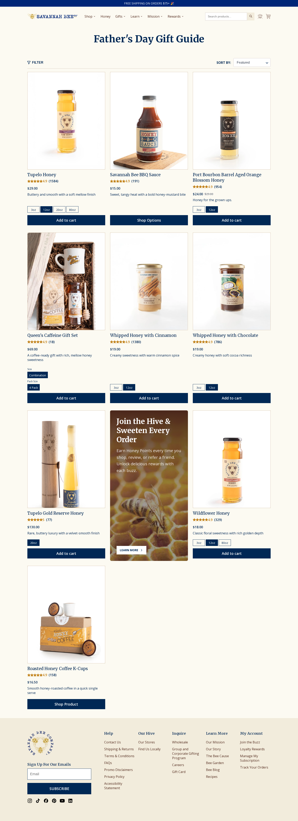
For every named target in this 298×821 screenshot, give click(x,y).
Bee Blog (213, 770)
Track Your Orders (254, 767)
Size (29, 369)
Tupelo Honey (41, 174)
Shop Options (149, 220)
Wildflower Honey (211, 513)
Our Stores (146, 742)
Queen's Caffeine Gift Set (52, 335)
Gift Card (178, 772)
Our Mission (215, 742)
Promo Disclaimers (118, 770)
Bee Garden (215, 763)
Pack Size (32, 381)
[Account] (260, 16)
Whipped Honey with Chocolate (225, 335)
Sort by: (224, 62)
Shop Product (66, 704)
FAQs (108, 763)
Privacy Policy (114, 776)
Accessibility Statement (113, 785)
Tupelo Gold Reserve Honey (55, 513)
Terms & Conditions (119, 756)
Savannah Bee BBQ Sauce (135, 174)
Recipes (212, 776)
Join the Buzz (250, 742)
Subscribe (59, 788)
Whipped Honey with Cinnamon (143, 335)
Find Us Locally (149, 749)
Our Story (213, 749)
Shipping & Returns (119, 749)
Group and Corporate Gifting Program (185, 753)
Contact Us (112, 742)
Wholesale (180, 742)
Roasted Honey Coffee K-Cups (57, 668)
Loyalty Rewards (252, 749)
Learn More (129, 550)
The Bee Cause (217, 756)
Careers (178, 765)
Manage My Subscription (249, 758)
